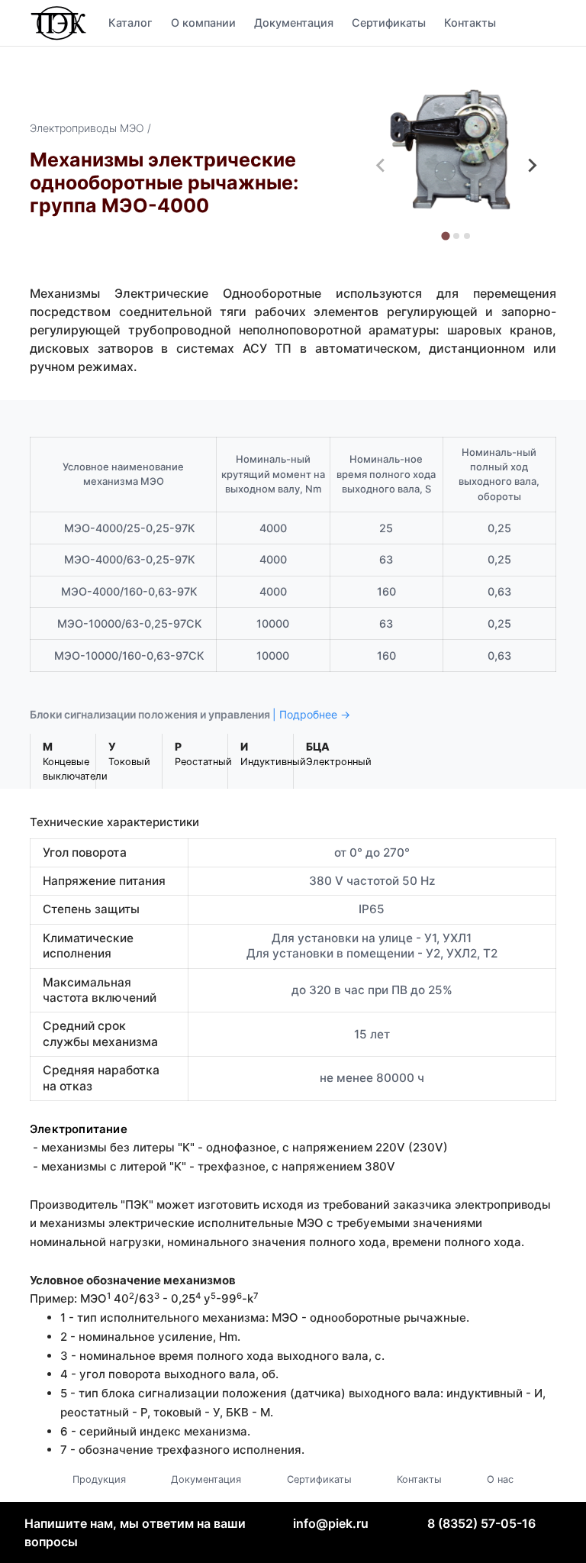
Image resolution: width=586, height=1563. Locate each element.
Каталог (130, 22)
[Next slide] (532, 165)
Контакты (470, 22)
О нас (500, 1479)
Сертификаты (389, 22)
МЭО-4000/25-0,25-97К (129, 528)
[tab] (446, 235)
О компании (203, 22)
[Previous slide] (381, 165)
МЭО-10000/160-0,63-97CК (129, 655)
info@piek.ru (331, 1523)
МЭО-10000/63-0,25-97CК (129, 623)
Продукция (99, 1479)
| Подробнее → (311, 714)
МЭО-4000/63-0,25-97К (129, 559)
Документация (293, 22)
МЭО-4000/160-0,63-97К (129, 591)
